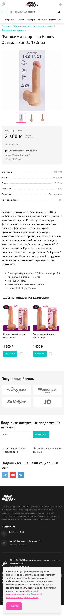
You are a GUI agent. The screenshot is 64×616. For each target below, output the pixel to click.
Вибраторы (10, 20)
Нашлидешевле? (29, 136)
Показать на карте (17, 545)
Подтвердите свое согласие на (33, 450)
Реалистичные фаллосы (14, 30)
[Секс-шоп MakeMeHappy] (32, 4)
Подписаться (41, 434)
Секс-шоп (6, 26)
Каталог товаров (22, 26)
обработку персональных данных (47, 450)
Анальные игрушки (47, 20)
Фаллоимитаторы (26, 20)
